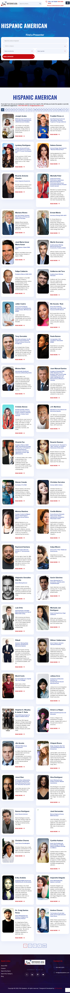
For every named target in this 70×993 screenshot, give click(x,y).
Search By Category (7, 974)
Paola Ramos (55, 336)
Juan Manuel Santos (58, 368)
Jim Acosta (19, 743)
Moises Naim (20, 368)
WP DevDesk (58, 988)
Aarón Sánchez (56, 577)
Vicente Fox (20, 442)
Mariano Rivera (21, 212)
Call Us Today (56, 2)
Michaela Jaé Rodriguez (55, 609)
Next (44, 946)
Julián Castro (20, 304)
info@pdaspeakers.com (62, 972)
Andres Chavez (56, 910)
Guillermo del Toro (57, 271)
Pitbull (17, 640)
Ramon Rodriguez (22, 811)
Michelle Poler (55, 176)
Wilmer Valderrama (58, 640)
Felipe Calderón (21, 271)
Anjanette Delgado (57, 877)
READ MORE (19, 136)
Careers (3, 968)
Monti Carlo (20, 676)
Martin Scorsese (56, 242)
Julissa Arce (55, 676)
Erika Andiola (20, 877)
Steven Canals (21, 482)
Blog (2, 976)
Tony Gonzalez (21, 336)
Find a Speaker (8, 56)
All (2, 110)
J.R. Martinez (55, 407)
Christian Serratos (57, 482)
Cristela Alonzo (21, 407)
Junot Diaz (19, 777)
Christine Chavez (22, 840)
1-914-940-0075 (23, 105)
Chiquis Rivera (56, 743)
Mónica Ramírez (21, 511)
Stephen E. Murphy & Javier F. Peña (22, 711)
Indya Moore (55, 547)
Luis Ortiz (19, 608)
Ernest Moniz (55, 212)
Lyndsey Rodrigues (22, 145)
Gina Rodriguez (56, 777)
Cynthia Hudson (56, 840)
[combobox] (35, 46)
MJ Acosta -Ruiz (56, 304)
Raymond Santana (22, 547)
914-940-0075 (60, 967)
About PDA (4, 966)
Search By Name (6, 971)
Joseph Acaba (21, 116)
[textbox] (35, 46)
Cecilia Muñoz (55, 511)
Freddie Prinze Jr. (57, 116)
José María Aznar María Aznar (22, 243)
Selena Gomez (56, 145)
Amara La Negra (56, 710)
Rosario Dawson (56, 442)
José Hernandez (56, 811)
